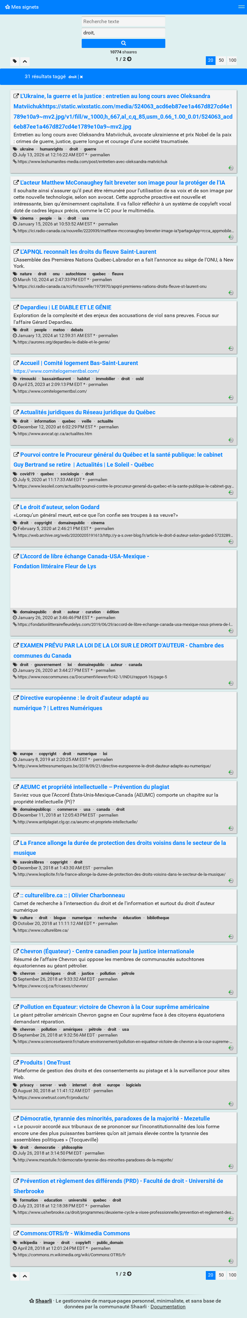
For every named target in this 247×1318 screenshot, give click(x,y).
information (45, 421)
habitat (83, 378)
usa (85, 218)
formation (29, 1200)
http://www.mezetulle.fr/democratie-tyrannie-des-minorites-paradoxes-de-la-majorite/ (95, 1160)
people (46, 218)
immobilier (105, 378)
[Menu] (241, 9)
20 (210, 60)
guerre (90, 149)
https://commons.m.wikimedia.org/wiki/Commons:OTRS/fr (71, 1254)
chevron (27, 973)
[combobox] (123, 32)
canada (135, 664)
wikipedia (28, 1242)
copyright (43, 522)
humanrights (51, 149)
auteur (73, 611)
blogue (60, 917)
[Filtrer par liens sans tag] (14, 61)
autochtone (76, 273)
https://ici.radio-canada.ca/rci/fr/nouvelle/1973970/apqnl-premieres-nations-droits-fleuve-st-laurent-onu (111, 286)
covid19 (27, 473)
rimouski (28, 378)
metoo (59, 329)
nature (26, 273)
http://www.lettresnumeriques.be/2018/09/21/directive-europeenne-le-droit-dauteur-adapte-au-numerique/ (114, 766)
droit (73, 77)
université (78, 1200)
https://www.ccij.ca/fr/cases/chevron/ (52, 986)
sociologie (69, 473)
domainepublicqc (35, 809)
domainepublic (71, 522)
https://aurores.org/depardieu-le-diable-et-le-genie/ (63, 342)
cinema (26, 218)
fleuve (118, 273)
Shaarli (43, 1301)
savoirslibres (32, 862)
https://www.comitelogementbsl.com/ (57, 371)
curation (93, 611)
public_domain (110, 1242)
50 (221, 60)
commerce (67, 809)
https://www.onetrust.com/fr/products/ (53, 1097)
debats (77, 329)
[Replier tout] (25, 61)
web (62, 1085)
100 (232, 60)
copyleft (83, 1242)
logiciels (133, 1085)
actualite (105, 421)
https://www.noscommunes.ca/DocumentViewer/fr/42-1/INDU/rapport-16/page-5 (92, 676)
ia (59, 218)
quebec (99, 273)
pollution (107, 973)
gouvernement (47, 664)
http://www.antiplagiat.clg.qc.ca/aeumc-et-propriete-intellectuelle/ (77, 821)
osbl (139, 378)
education (53, 1200)
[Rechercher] (123, 43)
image (49, 1242)
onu (56, 273)
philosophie (72, 1147)
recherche (107, 917)
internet (79, 1085)
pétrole (128, 973)
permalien (63, 155)
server (46, 1085)
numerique (87, 753)
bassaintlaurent (56, 378)
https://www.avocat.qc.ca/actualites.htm (54, 433)
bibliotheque (158, 917)
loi (70, 664)
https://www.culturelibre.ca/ (43, 930)
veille (86, 421)
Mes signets (24, 7)
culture (26, 917)
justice (88, 973)
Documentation (168, 1307)
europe (26, 753)
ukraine (27, 149)
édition (113, 611)
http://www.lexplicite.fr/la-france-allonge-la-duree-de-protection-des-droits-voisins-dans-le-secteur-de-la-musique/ (121, 874)
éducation (132, 917)
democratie (44, 1147)
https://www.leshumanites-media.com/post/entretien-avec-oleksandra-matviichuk (92, 161)
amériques (51, 973)
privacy (27, 1085)
